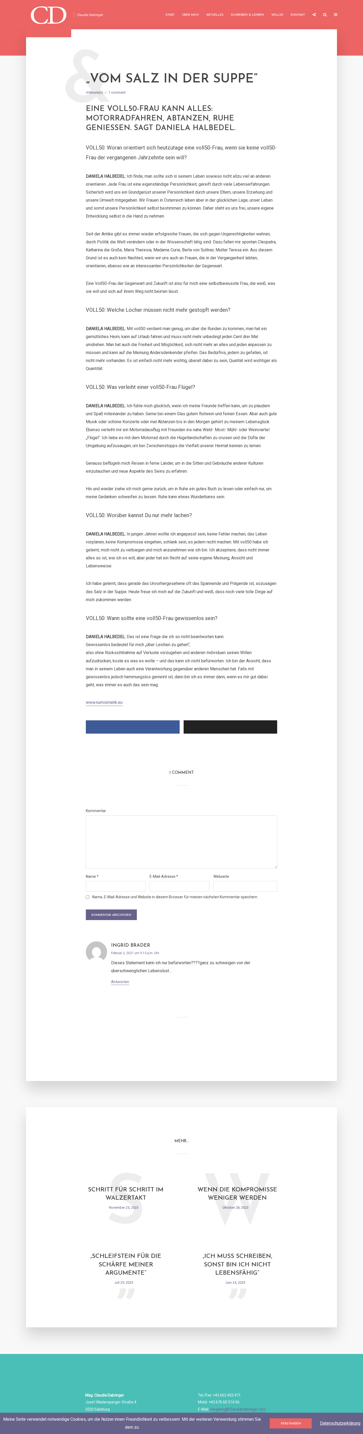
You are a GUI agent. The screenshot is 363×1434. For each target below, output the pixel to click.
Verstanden (291, 1423)
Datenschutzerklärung (340, 1423)
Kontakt (298, 15)
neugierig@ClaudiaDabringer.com (238, 1409)
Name (92, 876)
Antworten (120, 982)
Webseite (221, 876)
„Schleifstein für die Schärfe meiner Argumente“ (125, 1264)
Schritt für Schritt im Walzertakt (125, 1194)
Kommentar (96, 811)
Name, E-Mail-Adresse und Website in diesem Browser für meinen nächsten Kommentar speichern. (175, 897)
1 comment (117, 92)
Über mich (190, 15)
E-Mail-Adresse (164, 876)
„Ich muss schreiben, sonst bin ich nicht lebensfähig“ (237, 1264)
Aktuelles (214, 15)
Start (170, 15)
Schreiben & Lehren (247, 15)
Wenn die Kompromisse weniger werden (237, 1194)
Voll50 (277, 15)
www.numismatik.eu (104, 702)
